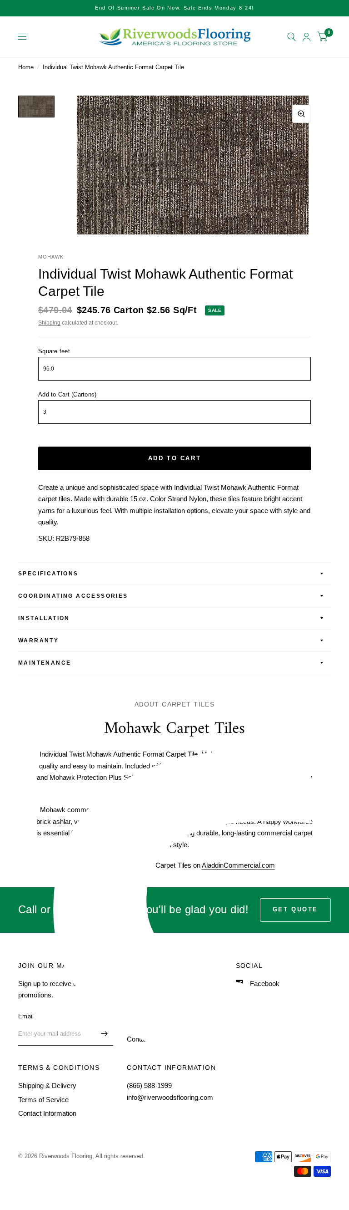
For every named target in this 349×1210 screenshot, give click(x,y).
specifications (48, 573)
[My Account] (306, 36)
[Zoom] (301, 114)
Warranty (38, 640)
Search (137, 983)
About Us (141, 997)
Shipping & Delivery (47, 1085)
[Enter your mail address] (104, 1034)
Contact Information (47, 1113)
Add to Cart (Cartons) (67, 394)
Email (26, 1016)
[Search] (291, 36)
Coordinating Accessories (73, 596)
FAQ (133, 1025)
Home (26, 67)
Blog (133, 1011)
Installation (44, 618)
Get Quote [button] (295, 909)
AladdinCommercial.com (238, 865)
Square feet (54, 351)
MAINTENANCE (44, 663)
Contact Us (143, 1039)
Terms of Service (43, 1099)
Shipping (49, 323)
